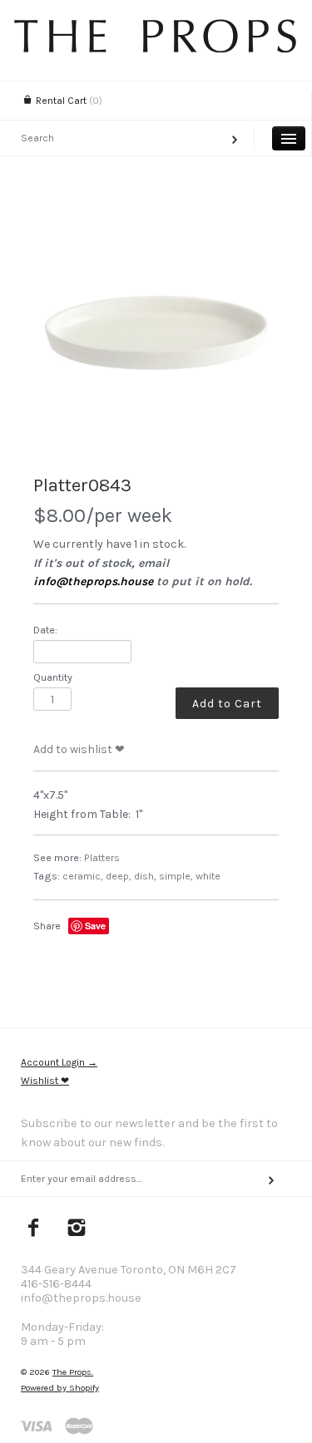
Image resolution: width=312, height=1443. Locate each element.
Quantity (52, 677)
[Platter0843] (156, 333)
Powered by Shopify (60, 1387)
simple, (176, 875)
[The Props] (156, 49)
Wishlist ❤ (45, 1080)
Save (95, 925)
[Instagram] (77, 1229)
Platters (102, 857)
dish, (145, 875)
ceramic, (82, 875)
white (208, 875)
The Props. (72, 1372)
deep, (118, 875)
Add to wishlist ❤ (79, 749)
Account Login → (59, 1062)
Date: (45, 629)
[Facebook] (34, 1229)
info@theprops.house (93, 581)
